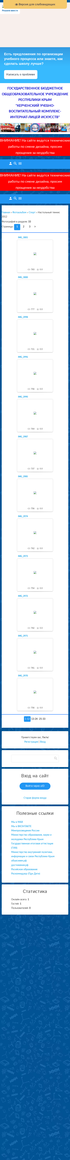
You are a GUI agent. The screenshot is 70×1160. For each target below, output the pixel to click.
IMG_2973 (23, 556)
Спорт (32, 212)
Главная (6, 212)
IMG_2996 (23, 357)
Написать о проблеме (20, 74)
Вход (43, 742)
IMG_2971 (23, 636)
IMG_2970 (23, 676)
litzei (36, 256)
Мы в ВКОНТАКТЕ (21, 826)
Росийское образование (24, 869)
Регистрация (31, 742)
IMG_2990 (23, 397)
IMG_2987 (23, 437)
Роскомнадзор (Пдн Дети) (25, 874)
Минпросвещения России (25, 830)
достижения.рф (19, 865)
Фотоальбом (19, 212)
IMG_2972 (23, 596)
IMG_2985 (23, 477)
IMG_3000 (23, 277)
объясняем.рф (19, 861)
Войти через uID (35, 786)
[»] (36, 226)
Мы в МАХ (17, 822)
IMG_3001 (23, 237)
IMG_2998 (23, 317)
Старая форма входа (35, 798)
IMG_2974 (23, 516)
